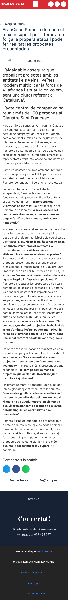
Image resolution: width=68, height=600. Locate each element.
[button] (35, 4)
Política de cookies (34, 593)
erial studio (44, 551)
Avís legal (34, 583)
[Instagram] (63, 4)
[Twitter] (57, 4)
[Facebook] (51, 4)
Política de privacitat (34, 572)
